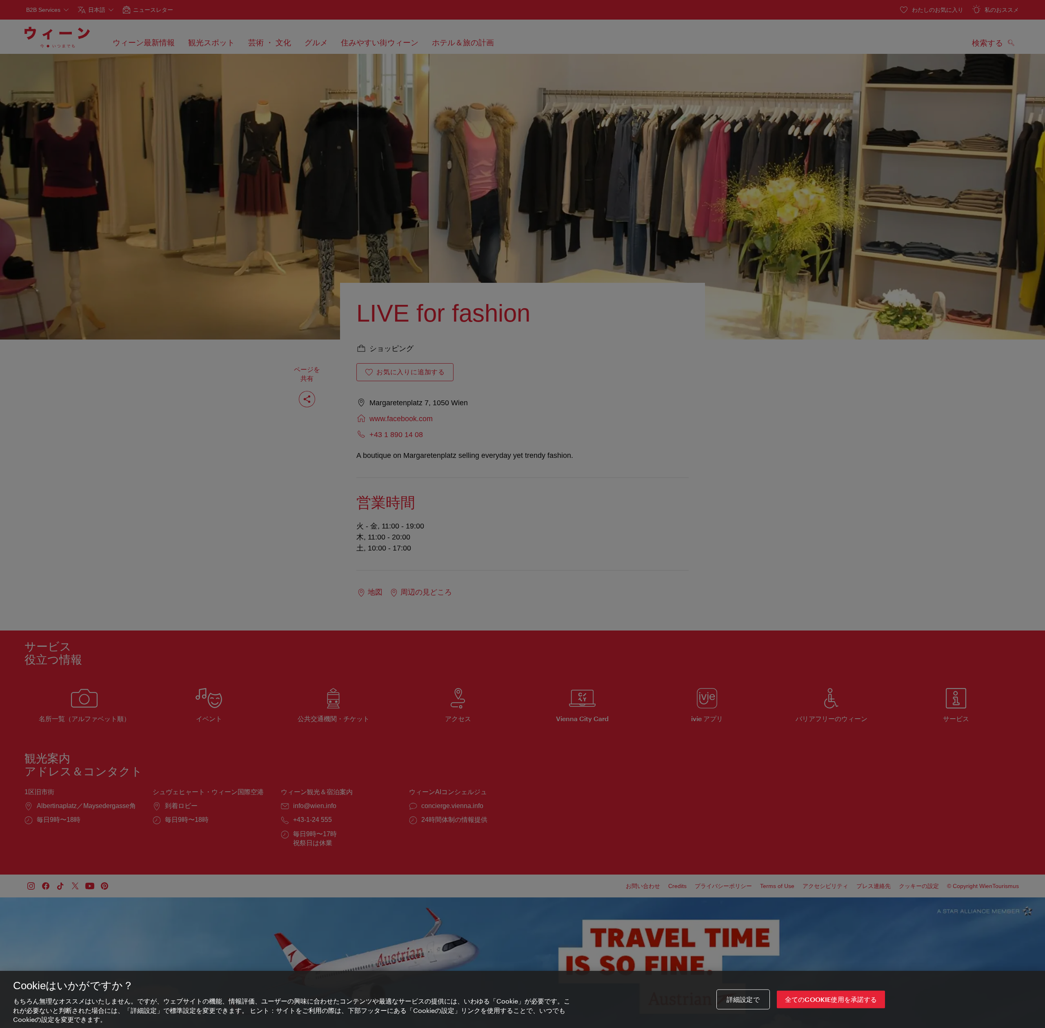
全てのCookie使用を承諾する (831, 999)
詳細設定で (743, 999)
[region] (522, 999)
